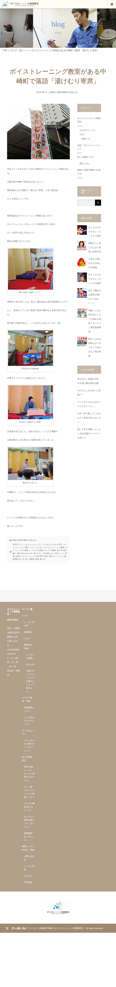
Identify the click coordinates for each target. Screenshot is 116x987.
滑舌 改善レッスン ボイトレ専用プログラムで (29, 774)
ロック (47, 550)
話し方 (21, 559)
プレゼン (39, 547)
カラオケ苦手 (56, 545)
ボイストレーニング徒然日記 (89, 120)
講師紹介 (28, 632)
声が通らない (48, 553)
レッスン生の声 (29, 624)
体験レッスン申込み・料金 (28, 848)
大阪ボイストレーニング (25, 556)
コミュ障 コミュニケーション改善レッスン (29, 792)
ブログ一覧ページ (19, 50)
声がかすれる (27, 553)
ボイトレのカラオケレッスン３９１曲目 (94, 231)
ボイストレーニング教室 (54, 547)
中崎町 (53, 550)
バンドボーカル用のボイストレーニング (29, 745)
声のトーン (59, 553)
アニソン (21, 545)
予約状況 (28, 882)
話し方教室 (29, 559)
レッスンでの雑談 (36, 550)
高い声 (42, 559)
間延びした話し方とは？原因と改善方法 (94, 247)
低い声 (59, 550)
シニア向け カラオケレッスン (29, 720)
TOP (4, 50)
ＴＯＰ (25, 615)
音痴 (37, 559)
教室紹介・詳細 (29, 646)
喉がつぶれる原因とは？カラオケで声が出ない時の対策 (94, 347)
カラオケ (46, 545)
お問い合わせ (29, 858)
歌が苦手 (39, 556)
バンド (32, 547)
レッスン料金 (29, 868)
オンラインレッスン (34, 545)
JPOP (15, 545)
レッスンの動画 (30, 656)
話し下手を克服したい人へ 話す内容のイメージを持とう (89, 433)
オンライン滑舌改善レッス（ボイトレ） (29, 821)
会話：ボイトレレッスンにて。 (89, 147)
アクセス (28, 876)
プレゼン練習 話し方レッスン (29, 806)
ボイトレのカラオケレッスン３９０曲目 (94, 279)
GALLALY (30, 664)
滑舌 (46, 556)
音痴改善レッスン (29, 709)
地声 (19, 553)
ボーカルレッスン (28, 732)
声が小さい (37, 553)
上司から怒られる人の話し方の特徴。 (94, 263)
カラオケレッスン (87, 130)
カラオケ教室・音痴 (27, 699)
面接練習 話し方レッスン (29, 836)
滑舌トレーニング (56, 556)
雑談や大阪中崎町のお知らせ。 (65, 92)
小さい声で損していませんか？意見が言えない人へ (89, 417)
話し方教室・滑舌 (28, 758)
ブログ (27, 638)
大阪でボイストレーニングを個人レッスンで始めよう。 (30, 681)
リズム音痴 (23, 550)
